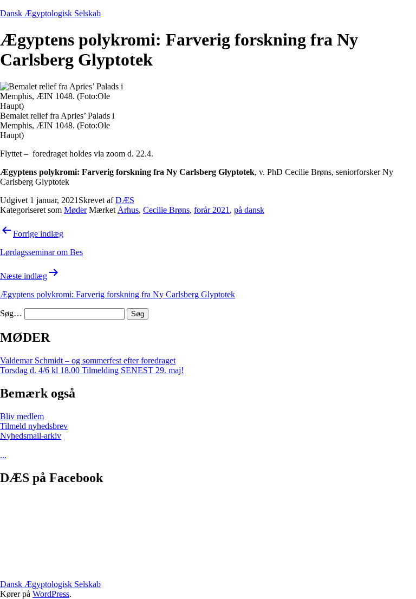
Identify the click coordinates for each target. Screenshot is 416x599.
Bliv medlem (22, 416)
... (3, 455)
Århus (128, 209)
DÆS (124, 200)
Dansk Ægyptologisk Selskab (50, 13)
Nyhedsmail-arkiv (30, 435)
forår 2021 (212, 209)
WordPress (50, 593)
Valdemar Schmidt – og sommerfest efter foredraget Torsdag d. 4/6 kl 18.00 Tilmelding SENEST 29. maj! (92, 365)
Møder (75, 209)
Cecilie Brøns (166, 209)
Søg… (11, 313)
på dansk (249, 209)
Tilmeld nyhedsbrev (34, 426)
